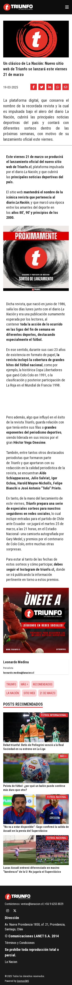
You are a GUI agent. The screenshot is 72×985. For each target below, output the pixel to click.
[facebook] (33, 87)
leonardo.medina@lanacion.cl (18, 672)
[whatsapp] (57, 87)
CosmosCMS (23, 981)
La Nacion (11, 962)
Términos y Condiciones (20, 943)
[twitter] (41, 87)
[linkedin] (49, 87)
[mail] (65, 87)
